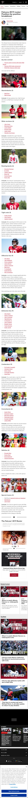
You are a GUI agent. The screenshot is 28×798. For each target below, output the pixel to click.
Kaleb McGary (7, 270)
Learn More (14, 575)
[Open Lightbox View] (14, 540)
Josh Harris (7, 501)
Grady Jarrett (7, 327)
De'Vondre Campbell (9, 367)
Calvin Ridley (7, 127)
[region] (14, 781)
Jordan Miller (7, 420)
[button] (14, 33)
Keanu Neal (7, 455)
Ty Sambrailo (7, 269)
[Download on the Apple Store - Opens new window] (8, 761)
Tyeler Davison (8, 326)
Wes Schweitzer (8, 272)
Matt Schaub (7, 95)
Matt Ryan (6, 93)
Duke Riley (7, 374)
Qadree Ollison (8, 172)
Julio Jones (7, 124)
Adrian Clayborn (8, 315)
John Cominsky (8, 317)
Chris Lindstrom (8, 262)
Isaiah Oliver (7, 412)
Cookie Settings (14, 787)
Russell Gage (7, 129)
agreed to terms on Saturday (18, 498)
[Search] (23, 2)
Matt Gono (7, 267)
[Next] (18, 546)
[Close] (26, 766)
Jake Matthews (8, 260)
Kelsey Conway (10, 21)
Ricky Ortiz (7, 177)
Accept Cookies (14, 795)
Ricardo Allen (7, 453)
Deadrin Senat (7, 324)
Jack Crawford (8, 322)
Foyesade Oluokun (9, 372)
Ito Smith (6, 170)
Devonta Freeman (8, 169)
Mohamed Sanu (8, 126)
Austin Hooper (8, 215)
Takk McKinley (8, 319)
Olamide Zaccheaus (9, 133)
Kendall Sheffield (8, 419)
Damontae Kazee (8, 417)
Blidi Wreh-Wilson (9, 415)
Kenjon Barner (7, 176)
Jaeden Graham (8, 219)
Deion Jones (7, 370)
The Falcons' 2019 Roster (12, 521)
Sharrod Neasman (8, 458)
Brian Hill (6, 174)
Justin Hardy (7, 131)
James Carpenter (8, 265)
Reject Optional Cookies (14, 791)
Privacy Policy (12, 784)
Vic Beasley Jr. (8, 320)
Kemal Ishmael (8, 456)
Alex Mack (7, 258)
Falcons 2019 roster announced (12, 66)
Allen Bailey (7, 314)
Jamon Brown (7, 264)
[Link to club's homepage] (3, 2)
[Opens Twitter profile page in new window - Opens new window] (7, 24)
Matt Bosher (7, 500)
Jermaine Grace (8, 369)
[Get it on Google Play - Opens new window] (18, 761)
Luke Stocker (7, 217)
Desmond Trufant (8, 413)
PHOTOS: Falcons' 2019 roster (12, 68)
